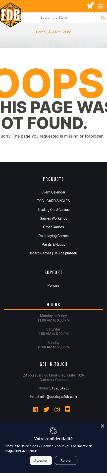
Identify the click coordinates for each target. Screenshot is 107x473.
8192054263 (59, 388)
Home (41, 32)
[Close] (102, 425)
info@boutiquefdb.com (58, 397)
